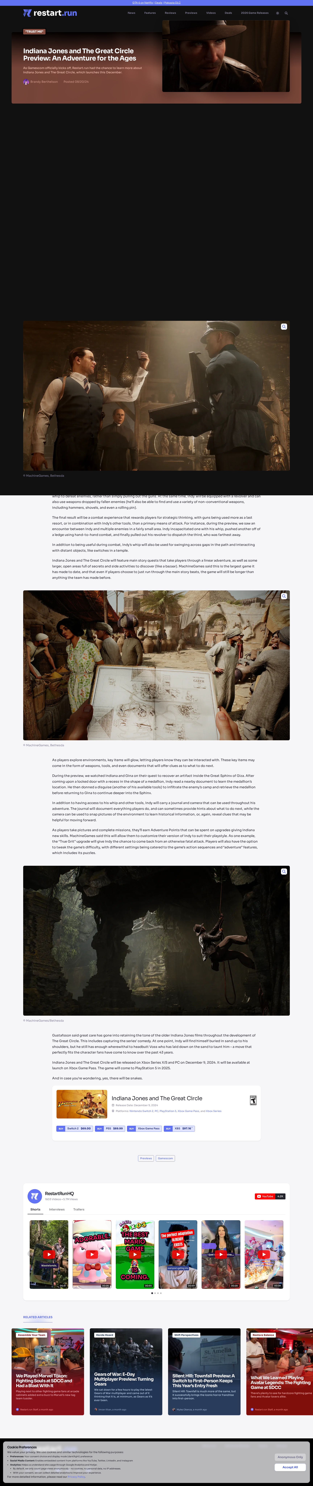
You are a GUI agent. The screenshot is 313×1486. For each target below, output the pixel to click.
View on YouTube (123, 216)
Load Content (192, 216)
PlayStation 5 (168, 1111)
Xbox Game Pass (188, 1111)
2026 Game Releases (255, 12)
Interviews (57, 1209)
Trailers (78, 1209)
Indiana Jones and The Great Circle (176, 112)
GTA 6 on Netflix (142, 2)
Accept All (290, 1467)
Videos (211, 12)
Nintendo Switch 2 (141, 1111)
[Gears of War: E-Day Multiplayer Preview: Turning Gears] (126, 1346)
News (131, 12)
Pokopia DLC (172, 2)
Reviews (170, 12)
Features (150, 12)
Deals (158, 2)
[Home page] (50, 13)
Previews (191, 12)
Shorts (35, 1209)
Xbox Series (214, 1111)
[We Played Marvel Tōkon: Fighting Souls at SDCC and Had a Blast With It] (48, 1346)
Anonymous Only (290, 1457)
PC (156, 1111)
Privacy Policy (76, 1476)
